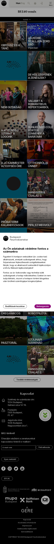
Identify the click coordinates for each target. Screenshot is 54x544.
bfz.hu (7, 268)
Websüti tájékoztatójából (22, 268)
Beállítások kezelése (15, 306)
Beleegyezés (43, 306)
